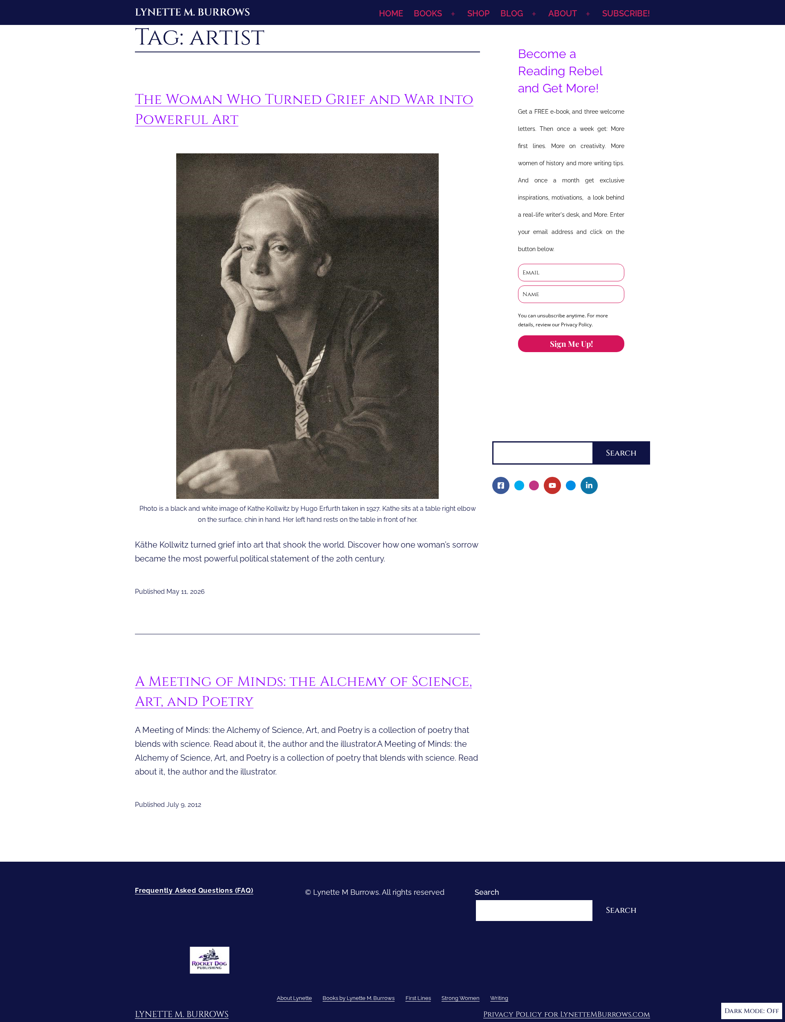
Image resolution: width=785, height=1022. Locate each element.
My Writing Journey (531, 527)
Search (504, 435)
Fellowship (516, 555)
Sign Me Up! (571, 343)
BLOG (511, 13)
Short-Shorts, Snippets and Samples (560, 639)
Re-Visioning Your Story (538, 736)
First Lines (510, 667)
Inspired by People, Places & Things (559, 624)
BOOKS (428, 13)
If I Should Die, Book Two (540, 597)
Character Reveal (527, 610)
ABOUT (562, 13)
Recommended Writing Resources (557, 709)
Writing (504, 694)
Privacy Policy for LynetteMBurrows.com (566, 1014)
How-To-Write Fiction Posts (545, 723)
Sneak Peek (518, 653)
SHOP (478, 13)
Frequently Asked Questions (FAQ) (194, 890)
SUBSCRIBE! (626, 13)
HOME (391, 13)
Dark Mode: (744, 1010)
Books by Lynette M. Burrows (543, 541)
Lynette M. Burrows (192, 12)
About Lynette (517, 513)
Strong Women (518, 680)
